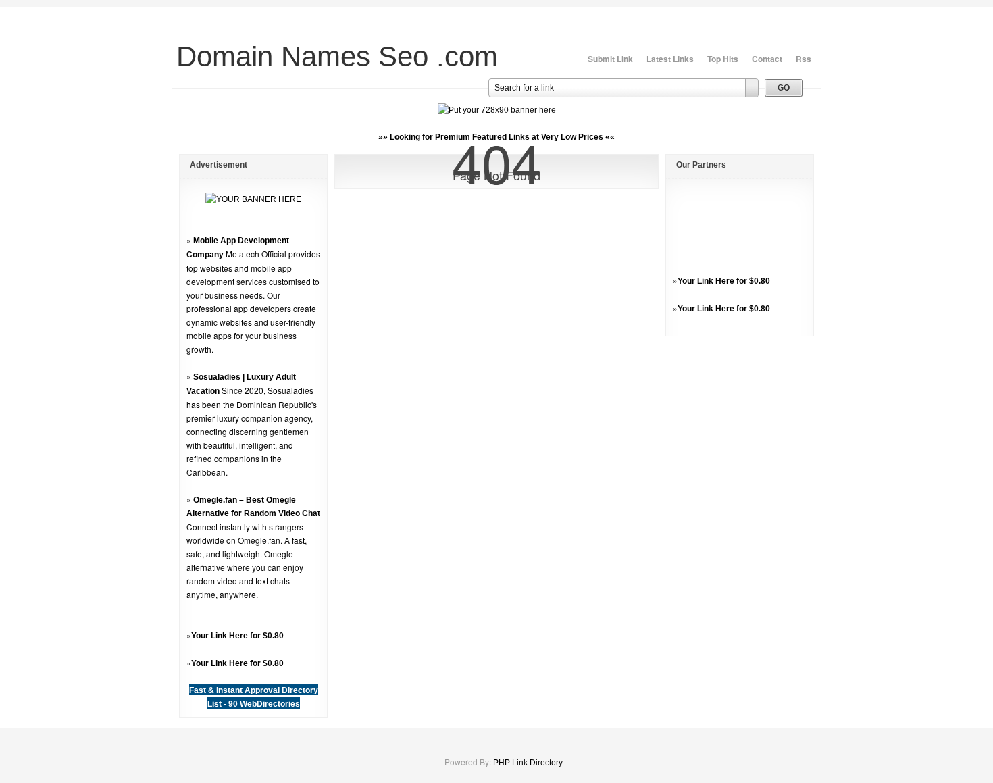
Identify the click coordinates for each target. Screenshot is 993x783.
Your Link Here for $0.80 (237, 635)
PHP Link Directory (528, 762)
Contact (767, 59)
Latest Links (670, 59)
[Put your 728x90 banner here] (497, 110)
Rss (803, 59)
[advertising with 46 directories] (253, 199)
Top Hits (722, 59)
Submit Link (610, 59)
